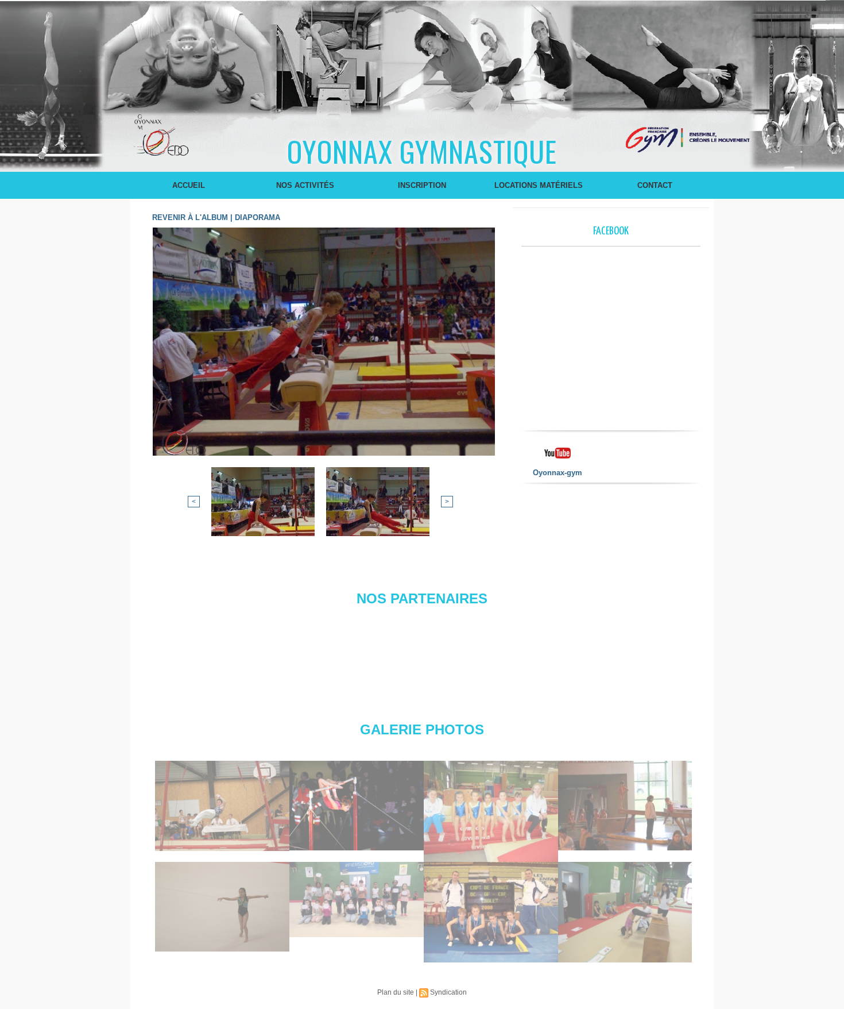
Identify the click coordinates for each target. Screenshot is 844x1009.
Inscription (422, 185)
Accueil (188, 185)
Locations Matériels (538, 185)
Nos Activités (305, 185)
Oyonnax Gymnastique (422, 150)
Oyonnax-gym (557, 472)
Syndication (448, 992)
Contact (654, 185)
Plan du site (395, 992)
